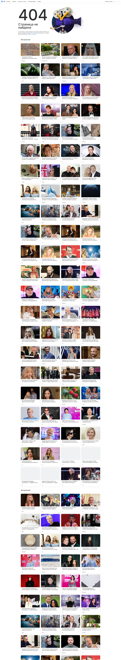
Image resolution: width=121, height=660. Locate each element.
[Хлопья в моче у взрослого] (50, 537)
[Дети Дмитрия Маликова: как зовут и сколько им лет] (50, 517)
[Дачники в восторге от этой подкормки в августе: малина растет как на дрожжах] (70, 396)
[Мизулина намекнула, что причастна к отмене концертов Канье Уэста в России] (70, 93)
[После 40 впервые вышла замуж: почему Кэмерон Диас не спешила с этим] (90, 436)
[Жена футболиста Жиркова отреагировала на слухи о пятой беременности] (30, 315)
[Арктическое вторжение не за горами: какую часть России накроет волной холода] (50, 644)
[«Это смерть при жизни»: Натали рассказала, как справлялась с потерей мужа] (90, 52)
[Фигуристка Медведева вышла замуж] (70, 113)
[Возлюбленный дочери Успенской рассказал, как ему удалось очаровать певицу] (50, 624)
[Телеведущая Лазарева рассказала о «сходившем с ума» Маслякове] (30, 476)
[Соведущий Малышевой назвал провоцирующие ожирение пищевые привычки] (30, 624)
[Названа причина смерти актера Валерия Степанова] (50, 315)
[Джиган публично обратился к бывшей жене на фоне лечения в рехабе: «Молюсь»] (50, 274)
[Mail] (2, 1)
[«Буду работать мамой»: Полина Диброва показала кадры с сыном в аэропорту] (50, 335)
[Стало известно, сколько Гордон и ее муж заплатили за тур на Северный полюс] (90, 93)
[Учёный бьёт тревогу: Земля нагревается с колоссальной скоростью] (90, 194)
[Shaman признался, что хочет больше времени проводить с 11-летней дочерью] (70, 315)
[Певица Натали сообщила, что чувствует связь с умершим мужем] (50, 173)
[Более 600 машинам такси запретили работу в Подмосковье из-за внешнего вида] (30, 214)
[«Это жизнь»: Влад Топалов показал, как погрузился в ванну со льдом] (50, 497)
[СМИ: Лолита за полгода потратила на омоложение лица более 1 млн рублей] (70, 416)
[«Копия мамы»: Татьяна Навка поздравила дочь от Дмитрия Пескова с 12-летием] (90, 624)
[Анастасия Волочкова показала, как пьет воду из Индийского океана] (30, 234)
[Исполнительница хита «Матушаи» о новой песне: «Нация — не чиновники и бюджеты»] (30, 644)
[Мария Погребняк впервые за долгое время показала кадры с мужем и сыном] (30, 335)
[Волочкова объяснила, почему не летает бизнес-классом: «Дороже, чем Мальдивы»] (30, 416)
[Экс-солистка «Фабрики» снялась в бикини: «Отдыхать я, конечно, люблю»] (50, 456)
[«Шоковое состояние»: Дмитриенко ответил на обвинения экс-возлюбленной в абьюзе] (90, 153)
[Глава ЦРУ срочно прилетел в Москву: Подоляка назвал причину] (50, 355)
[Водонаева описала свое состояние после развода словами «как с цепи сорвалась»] (30, 517)
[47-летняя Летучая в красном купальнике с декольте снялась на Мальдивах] (70, 517)
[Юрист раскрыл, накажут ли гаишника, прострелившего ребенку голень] (70, 375)
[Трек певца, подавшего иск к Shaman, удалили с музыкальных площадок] (50, 604)
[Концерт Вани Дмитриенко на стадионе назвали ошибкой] (50, 584)
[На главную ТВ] (4, 1)
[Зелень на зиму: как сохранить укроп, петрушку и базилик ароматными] (50, 52)
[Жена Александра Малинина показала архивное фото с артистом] (90, 173)
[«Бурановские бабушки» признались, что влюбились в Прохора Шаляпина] (90, 315)
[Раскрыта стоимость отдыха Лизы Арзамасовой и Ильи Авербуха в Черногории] (70, 335)
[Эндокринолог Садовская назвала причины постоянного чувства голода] (70, 557)
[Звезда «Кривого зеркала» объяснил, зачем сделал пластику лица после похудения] (90, 355)
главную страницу (32, 34)
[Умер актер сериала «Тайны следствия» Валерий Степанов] (90, 456)
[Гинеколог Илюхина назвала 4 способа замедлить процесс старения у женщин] (70, 194)
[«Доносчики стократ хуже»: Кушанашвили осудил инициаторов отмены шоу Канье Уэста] (30, 436)
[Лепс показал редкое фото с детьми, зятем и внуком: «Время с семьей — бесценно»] (50, 416)
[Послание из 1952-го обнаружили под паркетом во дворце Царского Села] (30, 52)
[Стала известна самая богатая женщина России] (90, 416)
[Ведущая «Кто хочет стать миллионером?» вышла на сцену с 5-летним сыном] (70, 355)
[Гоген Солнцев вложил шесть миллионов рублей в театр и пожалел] (30, 355)
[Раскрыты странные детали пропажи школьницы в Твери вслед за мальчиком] (50, 214)
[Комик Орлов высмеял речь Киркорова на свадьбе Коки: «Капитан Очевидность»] (90, 375)
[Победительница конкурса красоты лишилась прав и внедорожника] (30, 584)
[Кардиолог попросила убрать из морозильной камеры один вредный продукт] (70, 72)
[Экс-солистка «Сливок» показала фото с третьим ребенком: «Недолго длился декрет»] (70, 456)
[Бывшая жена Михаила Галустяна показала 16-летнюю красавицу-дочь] (50, 133)
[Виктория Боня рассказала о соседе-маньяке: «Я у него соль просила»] (70, 436)
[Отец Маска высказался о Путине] (50, 234)
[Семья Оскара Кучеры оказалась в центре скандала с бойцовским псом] (90, 113)
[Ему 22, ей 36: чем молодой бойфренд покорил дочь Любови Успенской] (90, 396)
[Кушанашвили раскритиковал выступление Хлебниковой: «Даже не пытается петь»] (50, 93)
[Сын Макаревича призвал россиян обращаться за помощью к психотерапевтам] (70, 214)
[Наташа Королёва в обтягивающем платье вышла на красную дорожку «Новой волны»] (30, 456)
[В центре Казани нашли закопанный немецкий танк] (90, 133)
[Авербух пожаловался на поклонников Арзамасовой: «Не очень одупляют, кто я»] (70, 624)
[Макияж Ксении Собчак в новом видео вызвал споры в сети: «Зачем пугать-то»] (70, 254)
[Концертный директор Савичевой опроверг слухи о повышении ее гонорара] (70, 497)
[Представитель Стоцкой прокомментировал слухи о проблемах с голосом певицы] (50, 295)
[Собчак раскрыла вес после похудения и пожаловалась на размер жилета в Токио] (70, 234)
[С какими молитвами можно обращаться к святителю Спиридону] (70, 295)
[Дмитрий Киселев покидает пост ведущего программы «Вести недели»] (70, 52)
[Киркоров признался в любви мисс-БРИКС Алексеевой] (70, 476)
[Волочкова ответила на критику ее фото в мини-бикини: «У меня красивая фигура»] (30, 93)
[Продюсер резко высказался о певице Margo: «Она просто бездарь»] (50, 436)
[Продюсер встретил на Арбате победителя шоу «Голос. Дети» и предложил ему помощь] (70, 604)
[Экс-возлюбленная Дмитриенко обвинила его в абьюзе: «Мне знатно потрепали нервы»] (50, 113)
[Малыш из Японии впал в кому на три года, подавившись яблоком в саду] (90, 295)
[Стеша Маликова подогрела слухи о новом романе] (90, 557)
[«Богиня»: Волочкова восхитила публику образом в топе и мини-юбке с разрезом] (30, 274)
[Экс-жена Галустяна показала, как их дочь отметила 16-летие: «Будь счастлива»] (30, 537)
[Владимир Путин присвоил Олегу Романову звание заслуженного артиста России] (90, 214)
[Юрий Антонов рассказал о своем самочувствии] (70, 584)
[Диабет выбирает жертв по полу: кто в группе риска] (30, 173)
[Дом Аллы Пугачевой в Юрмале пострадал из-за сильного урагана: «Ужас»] (30, 375)
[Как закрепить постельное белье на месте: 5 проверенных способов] (30, 604)
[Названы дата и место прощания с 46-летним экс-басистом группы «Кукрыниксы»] (90, 72)
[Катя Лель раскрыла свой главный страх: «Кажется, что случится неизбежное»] (50, 557)
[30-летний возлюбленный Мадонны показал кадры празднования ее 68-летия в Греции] (30, 396)
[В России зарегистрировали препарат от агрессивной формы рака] (50, 194)
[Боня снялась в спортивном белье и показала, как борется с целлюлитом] (30, 557)
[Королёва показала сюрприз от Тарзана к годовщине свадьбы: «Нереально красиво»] (70, 644)
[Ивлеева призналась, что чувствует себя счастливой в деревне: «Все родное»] (90, 234)
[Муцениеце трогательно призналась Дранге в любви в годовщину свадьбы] (90, 497)
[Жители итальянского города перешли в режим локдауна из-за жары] (90, 254)
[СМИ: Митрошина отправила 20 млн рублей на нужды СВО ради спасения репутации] (90, 335)
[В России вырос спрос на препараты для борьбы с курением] (90, 644)
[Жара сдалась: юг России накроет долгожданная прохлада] (70, 537)
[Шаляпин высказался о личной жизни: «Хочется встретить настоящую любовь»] (50, 153)
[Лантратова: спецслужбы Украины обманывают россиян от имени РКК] (90, 604)
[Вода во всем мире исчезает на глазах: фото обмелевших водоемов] (90, 537)
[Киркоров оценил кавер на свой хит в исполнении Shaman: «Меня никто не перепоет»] (70, 274)
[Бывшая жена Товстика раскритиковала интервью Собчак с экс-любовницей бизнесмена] (50, 396)
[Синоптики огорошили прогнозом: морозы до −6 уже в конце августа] (30, 133)
